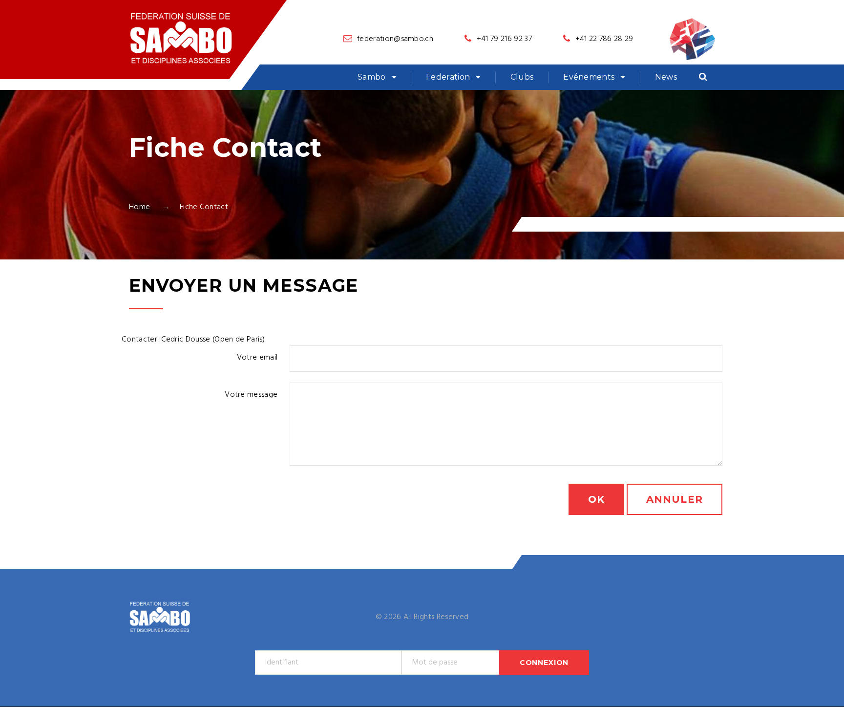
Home (139, 207)
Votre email (257, 358)
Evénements (588, 77)
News (666, 77)
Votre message (251, 395)
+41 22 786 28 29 (604, 39)
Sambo (372, 77)
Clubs (522, 77)
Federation (448, 77)
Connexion (544, 662)
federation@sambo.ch (395, 39)
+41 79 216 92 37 (504, 39)
